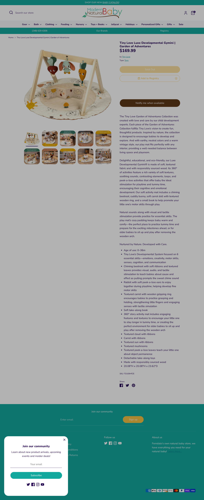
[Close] (64, 440)
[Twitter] (28, 484)
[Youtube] (42, 484)
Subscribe (36, 475)
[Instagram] (37, 484)
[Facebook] (33, 484)
